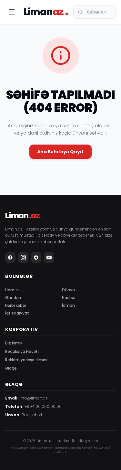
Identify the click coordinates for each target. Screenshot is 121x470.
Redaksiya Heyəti (22, 351)
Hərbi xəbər (15, 305)
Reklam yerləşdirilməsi (26, 359)
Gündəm (14, 297)
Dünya (68, 290)
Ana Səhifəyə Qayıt (60, 151)
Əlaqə (10, 368)
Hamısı (12, 290)
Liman (43, 12)
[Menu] (11, 11)
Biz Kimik (13, 343)
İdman (68, 305)
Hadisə (68, 297)
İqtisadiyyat (17, 313)
